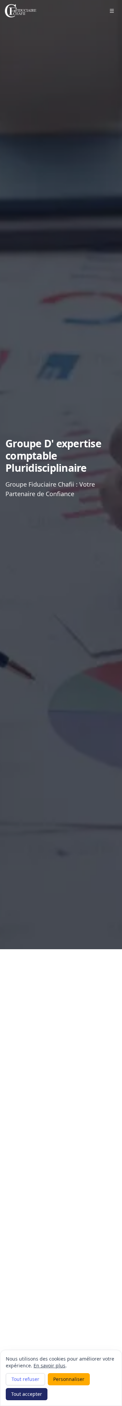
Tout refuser (25, 1379)
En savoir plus (49, 1365)
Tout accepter (26, 1394)
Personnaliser (68, 1379)
